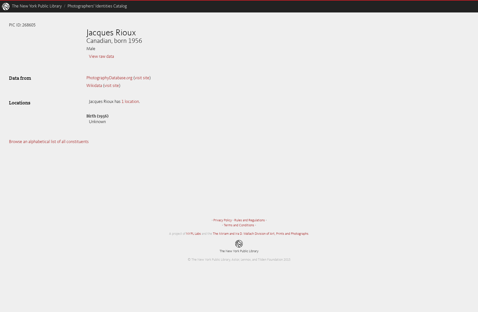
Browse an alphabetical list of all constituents (49, 142)
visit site (142, 78)
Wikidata (94, 85)
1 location (130, 101)
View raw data (101, 56)
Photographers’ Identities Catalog (97, 6)
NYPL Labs (193, 233)
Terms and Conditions (239, 225)
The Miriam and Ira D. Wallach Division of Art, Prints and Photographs (260, 233)
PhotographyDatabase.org (109, 78)
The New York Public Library (37, 6)
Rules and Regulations (249, 220)
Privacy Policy (222, 220)
